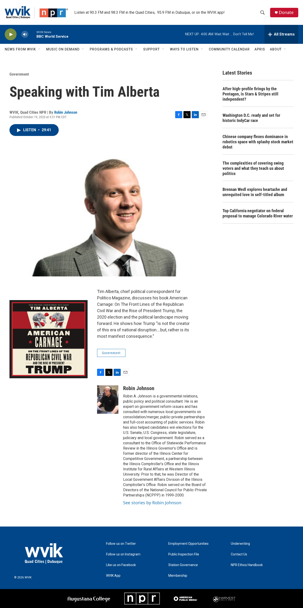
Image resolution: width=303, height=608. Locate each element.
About (276, 49)
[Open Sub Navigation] (39, 49)
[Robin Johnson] (107, 399)
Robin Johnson (65, 112)
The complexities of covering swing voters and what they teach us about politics (253, 168)
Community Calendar (229, 49)
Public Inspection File (183, 554)
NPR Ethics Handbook (247, 565)
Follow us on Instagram (123, 554)
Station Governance (183, 565)
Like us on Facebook (121, 565)
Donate (286, 12)
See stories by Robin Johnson (152, 502)
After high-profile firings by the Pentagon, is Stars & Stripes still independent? (250, 94)
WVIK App (113, 575)
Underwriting (240, 543)
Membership (177, 575)
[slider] (32, 34)
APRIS (259, 49)
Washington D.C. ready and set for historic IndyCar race (251, 118)
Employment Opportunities (188, 543)
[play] (10, 34)
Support (151, 49)
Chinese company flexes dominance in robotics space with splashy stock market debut (258, 141)
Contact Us (239, 554)
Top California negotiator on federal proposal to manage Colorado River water (258, 213)
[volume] (25, 34)
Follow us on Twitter (121, 543)
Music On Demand (63, 49)
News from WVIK (20, 49)
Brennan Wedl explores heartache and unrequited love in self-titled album (255, 192)
